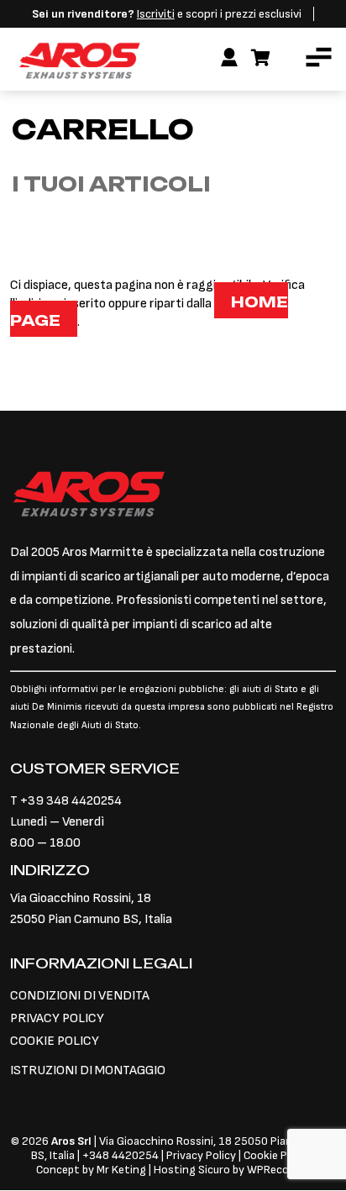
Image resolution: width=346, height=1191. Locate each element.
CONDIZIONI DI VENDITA (79, 996)
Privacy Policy (202, 1155)
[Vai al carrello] (260, 59)
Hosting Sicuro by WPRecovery (232, 1169)
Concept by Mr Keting (91, 1169)
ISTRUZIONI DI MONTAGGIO (87, 1070)
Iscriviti (156, 14)
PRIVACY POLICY (57, 1018)
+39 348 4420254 (71, 801)
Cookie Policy (277, 1155)
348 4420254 (124, 1155)
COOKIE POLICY (54, 1041)
